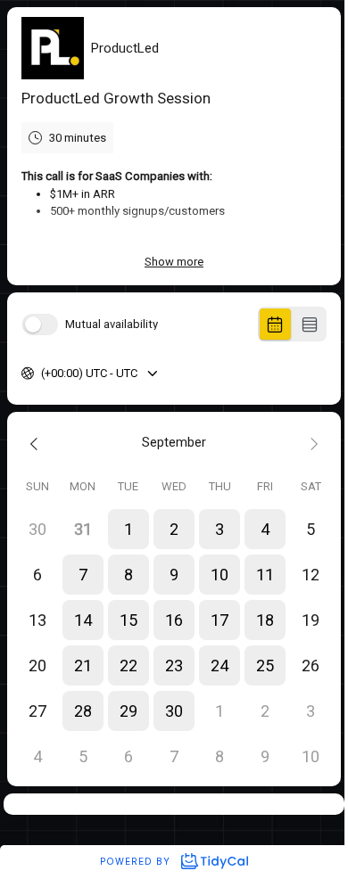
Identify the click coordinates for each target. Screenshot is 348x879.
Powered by (137, 861)
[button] (128, 529)
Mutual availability (111, 324)
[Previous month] (37, 442)
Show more (174, 261)
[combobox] (42, 373)
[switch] (40, 324)
